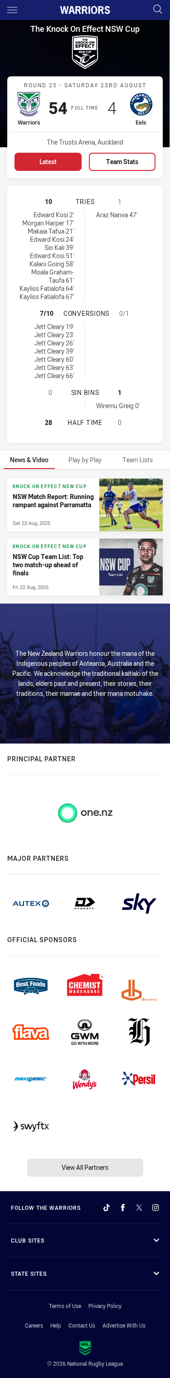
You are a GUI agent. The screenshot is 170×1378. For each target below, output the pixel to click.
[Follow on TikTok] (106, 1207)
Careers (34, 1325)
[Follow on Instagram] (155, 1207)
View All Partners (85, 1167)
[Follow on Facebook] (122, 1207)
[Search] (158, 9)
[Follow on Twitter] (139, 1207)
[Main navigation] (12, 10)
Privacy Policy (104, 1305)
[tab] (29, 459)
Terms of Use (65, 1305)
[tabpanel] (85, 537)
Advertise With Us (124, 1325)
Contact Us (81, 1325)
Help (55, 1325)
